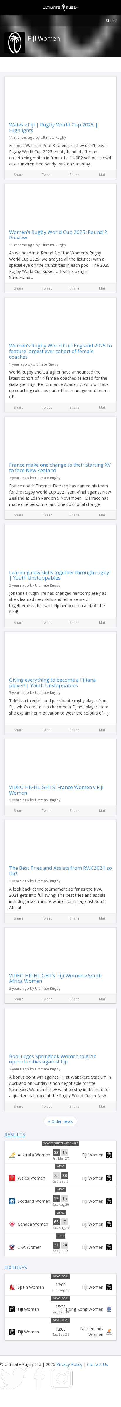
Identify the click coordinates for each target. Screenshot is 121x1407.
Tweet (47, 174)
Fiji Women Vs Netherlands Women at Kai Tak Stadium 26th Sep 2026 (60, 1331)
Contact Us (97, 1364)
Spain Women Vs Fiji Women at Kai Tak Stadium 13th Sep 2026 (60, 1287)
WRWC (60, 1166)
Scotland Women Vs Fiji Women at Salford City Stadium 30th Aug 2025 (60, 1201)
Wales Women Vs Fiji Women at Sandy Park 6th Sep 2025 (60, 1178)
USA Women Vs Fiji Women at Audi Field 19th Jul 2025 (60, 1247)
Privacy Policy (69, 1364)
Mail (102, 174)
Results (14, 1134)
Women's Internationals (60, 1143)
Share (111, 20)
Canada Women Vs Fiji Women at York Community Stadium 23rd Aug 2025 (60, 1224)
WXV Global (61, 1276)
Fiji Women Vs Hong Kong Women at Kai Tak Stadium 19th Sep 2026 (60, 1309)
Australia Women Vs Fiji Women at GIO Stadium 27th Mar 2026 (60, 1155)
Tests (60, 1236)
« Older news (60, 1121)
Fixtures (15, 1267)
